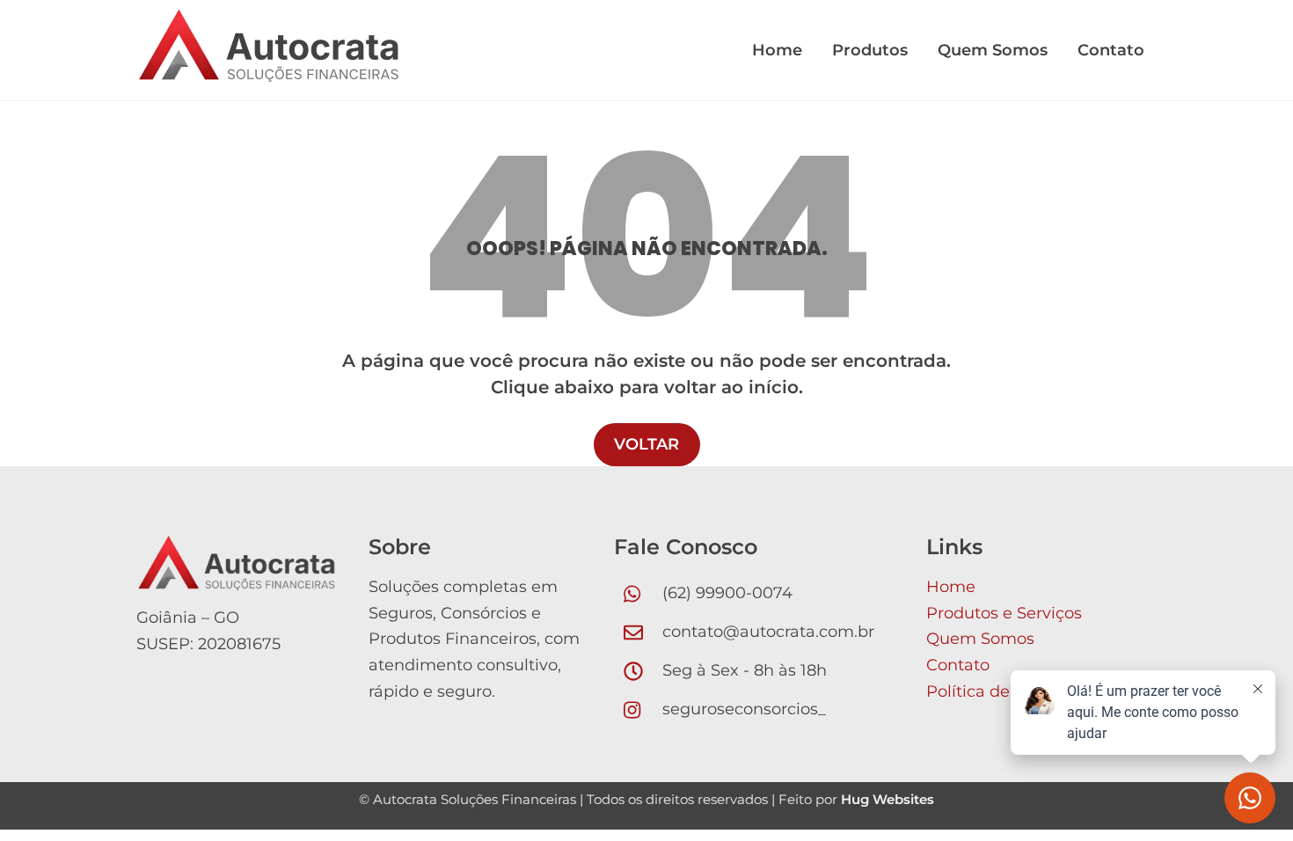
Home (777, 50)
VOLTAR (646, 444)
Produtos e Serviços (1004, 613)
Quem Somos (993, 50)
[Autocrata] (268, 72)
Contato (1111, 50)
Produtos (870, 50)
